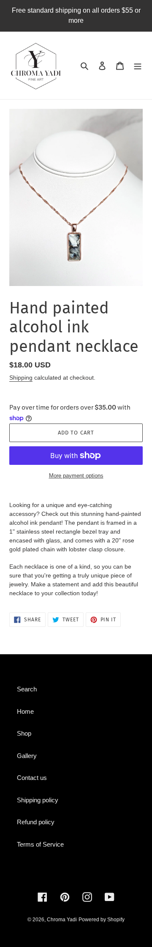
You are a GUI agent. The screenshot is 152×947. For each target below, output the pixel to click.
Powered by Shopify (102, 920)
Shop (24, 733)
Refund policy (35, 822)
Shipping (21, 377)
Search (27, 689)
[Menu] (138, 66)
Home (25, 711)
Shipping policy (37, 800)
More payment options (76, 475)
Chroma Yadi (62, 920)
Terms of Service (40, 844)
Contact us (32, 777)
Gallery (27, 755)
